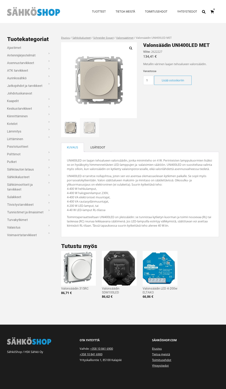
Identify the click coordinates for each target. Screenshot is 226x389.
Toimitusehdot (156, 11)
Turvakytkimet (17, 220)
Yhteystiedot (187, 11)
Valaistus (13, 227)
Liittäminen (15, 139)
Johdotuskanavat (19, 93)
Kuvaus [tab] (72, 147)
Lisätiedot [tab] (97, 147)
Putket (12, 162)
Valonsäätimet (124, 37)
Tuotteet (99, 11)
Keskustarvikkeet (19, 108)
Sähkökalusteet (18, 177)
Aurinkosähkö (16, 78)
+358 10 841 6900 (101, 349)
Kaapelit (13, 101)
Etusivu (65, 37)
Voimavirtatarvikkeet (22, 235)
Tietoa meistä (125, 11)
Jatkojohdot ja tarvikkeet (24, 86)
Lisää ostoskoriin (173, 80)
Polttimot (13, 154)
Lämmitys (14, 131)
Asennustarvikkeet (20, 63)
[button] (131, 48)
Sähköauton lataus (20, 169)
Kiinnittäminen (17, 116)
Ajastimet (14, 48)
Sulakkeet (14, 197)
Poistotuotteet (17, 146)
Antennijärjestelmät (21, 55)
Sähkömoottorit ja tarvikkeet (20, 187)
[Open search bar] (204, 11)
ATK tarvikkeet (17, 70)
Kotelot (12, 124)
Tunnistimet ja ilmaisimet (25, 212)
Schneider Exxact (103, 37)
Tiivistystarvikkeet (20, 204)
